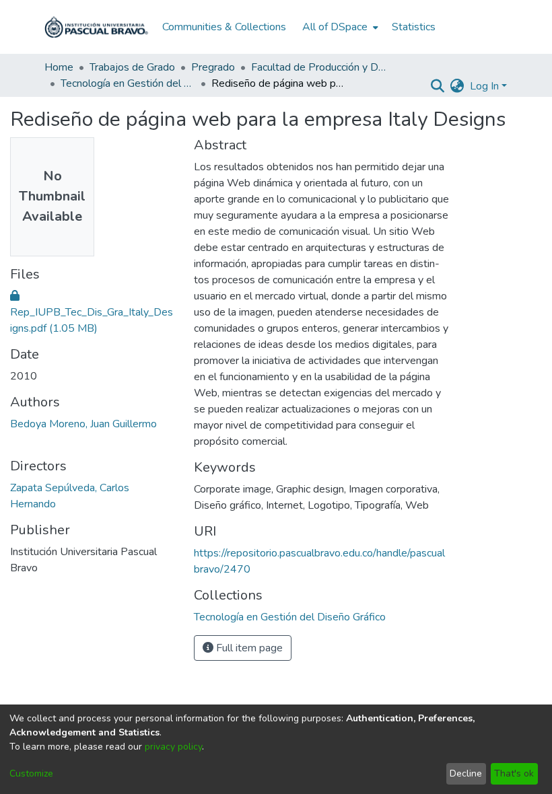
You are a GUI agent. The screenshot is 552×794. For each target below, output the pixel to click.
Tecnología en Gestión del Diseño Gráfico (128, 83)
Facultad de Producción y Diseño (318, 67)
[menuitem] (339, 27)
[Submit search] (437, 86)
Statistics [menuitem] (414, 27)
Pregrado (213, 67)
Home (58, 67)
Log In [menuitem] (484, 86)
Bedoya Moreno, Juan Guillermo (83, 424)
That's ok (514, 773)
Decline (466, 773)
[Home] (96, 26)
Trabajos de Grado (132, 67)
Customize (31, 773)
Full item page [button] (248, 648)
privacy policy (173, 746)
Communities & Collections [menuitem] (224, 27)
